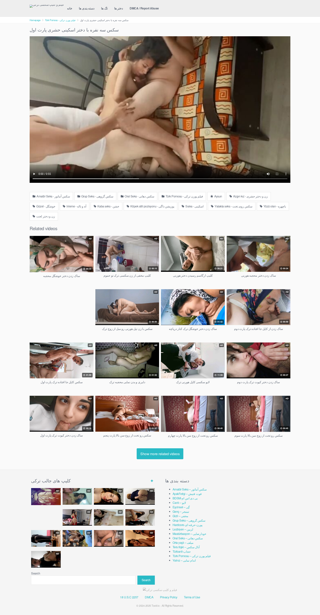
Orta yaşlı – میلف (183, 542)
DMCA (149, 597)
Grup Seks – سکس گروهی (189, 520)
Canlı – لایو (179, 502)
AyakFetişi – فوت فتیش (187, 494)
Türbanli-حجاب (182, 551)
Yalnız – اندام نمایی (184, 560)
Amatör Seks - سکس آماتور (53, 196)
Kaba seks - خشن (108, 206)
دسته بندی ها (86, 8)
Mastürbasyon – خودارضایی (189, 534)
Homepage (35, 20)
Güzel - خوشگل (46, 206)
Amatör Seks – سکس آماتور (190, 489)
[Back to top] (310, 603)
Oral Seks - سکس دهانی (139, 196)
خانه (69, 8)
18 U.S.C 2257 (129, 597)
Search (35, 573)
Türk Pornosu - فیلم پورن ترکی (60, 20)
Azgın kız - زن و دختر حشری (250, 196)
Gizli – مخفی (180, 516)
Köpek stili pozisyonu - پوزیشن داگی (152, 206)
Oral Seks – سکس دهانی (188, 538)
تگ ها (104, 8)
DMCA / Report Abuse (144, 8)
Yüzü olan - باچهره (274, 206)
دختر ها (118, 8)
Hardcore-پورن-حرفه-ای (188, 525)
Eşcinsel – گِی (181, 507)
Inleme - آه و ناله (76, 206)
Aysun (218, 196)
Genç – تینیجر (181, 511)
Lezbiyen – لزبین (183, 529)
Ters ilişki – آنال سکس (186, 547)
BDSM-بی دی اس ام (185, 498)
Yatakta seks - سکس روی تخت (233, 206)
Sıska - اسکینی (194, 206)
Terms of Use (192, 597)
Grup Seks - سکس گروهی (97, 196)
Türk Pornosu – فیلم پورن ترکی (192, 556)
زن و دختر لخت (45, 216)
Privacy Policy (168, 597)
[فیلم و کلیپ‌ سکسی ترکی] (47, 6)
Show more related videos (160, 453)
